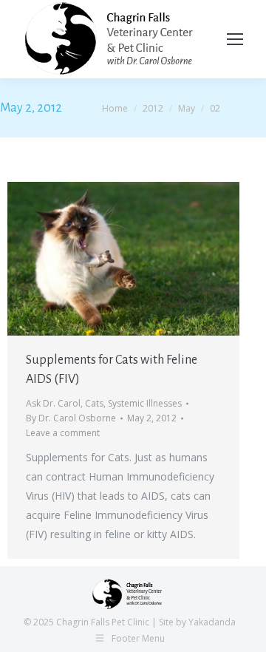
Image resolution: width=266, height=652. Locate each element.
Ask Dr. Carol (53, 403)
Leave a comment (63, 433)
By (71, 418)
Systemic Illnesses (145, 403)
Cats (94, 403)
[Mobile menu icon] (235, 39)
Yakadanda (212, 622)
